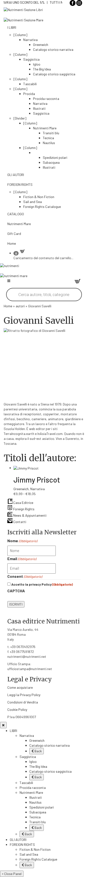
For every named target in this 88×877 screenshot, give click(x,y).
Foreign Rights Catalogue (42, 206)
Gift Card (14, 233)
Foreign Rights (23, 509)
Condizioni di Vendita (22, 702)
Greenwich (40, 44)
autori (20, 306)
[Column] (20, 35)
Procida (29, 94)
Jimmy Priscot (36, 479)
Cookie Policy (17, 709)
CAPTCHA (16, 590)
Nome (22, 540)
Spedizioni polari (55, 157)
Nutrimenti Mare (44, 128)
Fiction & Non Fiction (38, 197)
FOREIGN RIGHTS (20, 184)
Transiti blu (51, 133)
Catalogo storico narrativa (53, 49)
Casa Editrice (22, 502)
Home (11, 243)
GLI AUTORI (15, 175)
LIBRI (13, 731)
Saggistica (31, 59)
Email (21, 558)
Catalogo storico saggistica (54, 74)
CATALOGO (15, 214)
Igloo (36, 64)
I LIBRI (11, 27)
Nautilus (49, 143)
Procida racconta (46, 98)
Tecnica (48, 138)
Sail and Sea (32, 202)
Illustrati (39, 108)
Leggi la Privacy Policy (23, 695)
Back (38, 751)
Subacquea (51, 162)
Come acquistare (20, 687)
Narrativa (30, 40)
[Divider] (19, 118)
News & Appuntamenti (29, 515)
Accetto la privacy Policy (42, 584)
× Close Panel (12, 874)
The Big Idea (42, 69)
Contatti (19, 522)
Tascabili (30, 84)
